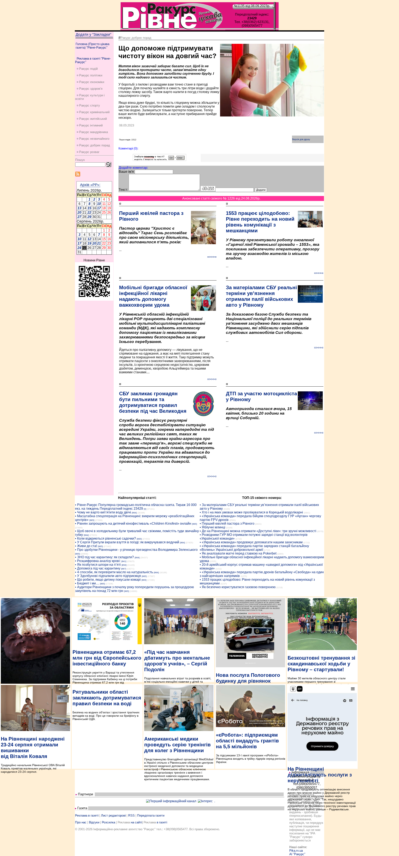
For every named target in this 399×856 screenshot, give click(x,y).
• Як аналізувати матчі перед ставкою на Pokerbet (238, 553)
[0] (145, 509)
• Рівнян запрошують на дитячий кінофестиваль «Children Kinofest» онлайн (133, 523)
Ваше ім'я (126, 171)
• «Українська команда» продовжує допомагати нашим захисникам (251, 542)
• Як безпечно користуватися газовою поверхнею (238, 587)
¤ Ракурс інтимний (90, 125)
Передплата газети (150, 815)
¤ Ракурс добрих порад (93, 145)
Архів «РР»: (90, 185)
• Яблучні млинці (212, 527)
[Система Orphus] (159, 160)
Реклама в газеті (87, 815)
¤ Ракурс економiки (90, 82)
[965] (91, 520)
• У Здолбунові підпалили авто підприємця (108, 576)
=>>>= (212, 257)
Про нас (80, 822)
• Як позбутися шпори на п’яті (98, 564)
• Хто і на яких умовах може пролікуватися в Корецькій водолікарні (251, 512)
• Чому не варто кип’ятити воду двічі (103, 512)
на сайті (136, 822)
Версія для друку (301, 139)
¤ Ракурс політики (89, 75)
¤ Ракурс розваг (88, 152)
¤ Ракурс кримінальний (93, 112)
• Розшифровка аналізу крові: (98, 561)
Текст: (123, 189)
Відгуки (94, 822)
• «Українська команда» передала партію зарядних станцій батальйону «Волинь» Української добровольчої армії (254, 547)
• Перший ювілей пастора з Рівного (227, 523)
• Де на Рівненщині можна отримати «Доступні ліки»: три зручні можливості (258, 531)
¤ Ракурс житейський (92, 118)
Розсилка (108, 822)
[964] (134, 513)
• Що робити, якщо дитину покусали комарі (108, 579)
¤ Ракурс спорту (88, 105)
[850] (124, 565)
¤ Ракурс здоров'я (89, 88)
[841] (123, 561)
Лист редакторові (113, 815)
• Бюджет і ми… (87, 583)
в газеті (162, 822)
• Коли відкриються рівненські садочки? (105, 538)
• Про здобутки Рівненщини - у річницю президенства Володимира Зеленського (136, 549)
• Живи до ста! (86, 546)
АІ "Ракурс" (297, 854)
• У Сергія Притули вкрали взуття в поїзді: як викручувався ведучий (127, 542)
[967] (123, 569)
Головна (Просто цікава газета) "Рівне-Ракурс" (92, 45)
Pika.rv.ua (296, 850)
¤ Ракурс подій (87, 68)
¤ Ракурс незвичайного (93, 138)
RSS (131, 815)
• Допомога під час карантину (97, 568)
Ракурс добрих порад (136, 37)
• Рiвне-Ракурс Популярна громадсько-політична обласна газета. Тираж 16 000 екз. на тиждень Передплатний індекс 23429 (136, 506)
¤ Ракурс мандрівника (92, 132)
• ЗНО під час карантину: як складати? (104, 557)
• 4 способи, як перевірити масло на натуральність (114, 572)
